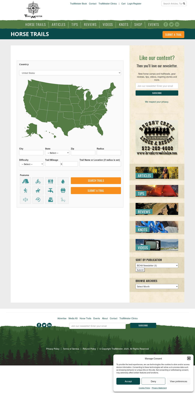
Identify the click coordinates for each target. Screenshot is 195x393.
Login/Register (134, 3)
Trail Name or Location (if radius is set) (100, 159)
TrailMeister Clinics (108, 3)
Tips (74, 24)
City (21, 148)
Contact (92, 3)
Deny (153, 381)
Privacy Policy (52, 348)
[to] (70, 162)
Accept (128, 381)
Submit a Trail (173, 35)
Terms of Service (71, 348)
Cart (123, 3)
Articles (58, 24)
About (105, 318)
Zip (72, 148)
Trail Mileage (51, 159)
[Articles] (157, 172)
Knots (123, 24)
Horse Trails (35, 24)
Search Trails (96, 180)
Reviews (90, 24)
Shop (138, 24)
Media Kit (73, 318)
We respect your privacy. (157, 101)
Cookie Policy (144, 387)
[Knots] (157, 226)
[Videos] (157, 244)
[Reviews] (157, 208)
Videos (108, 24)
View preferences (178, 381)
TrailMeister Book (78, 3)
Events (153, 24)
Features (24, 175)
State (47, 148)
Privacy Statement (159, 387)
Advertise (61, 318)
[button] (188, 358)
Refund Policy (89, 348)
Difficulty (23, 159)
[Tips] (157, 190)
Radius (100, 148)
